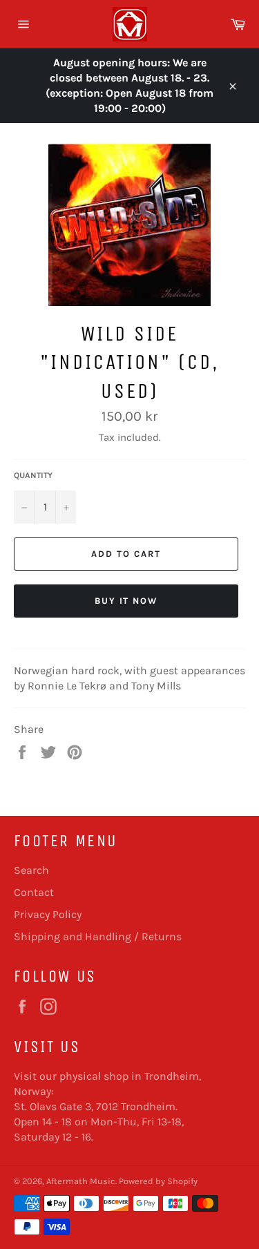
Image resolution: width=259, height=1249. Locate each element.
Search (31, 870)
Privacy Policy (47, 914)
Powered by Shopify (158, 1181)
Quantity (33, 475)
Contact (34, 892)
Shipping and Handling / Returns (98, 936)
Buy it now (126, 600)
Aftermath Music (80, 1181)
